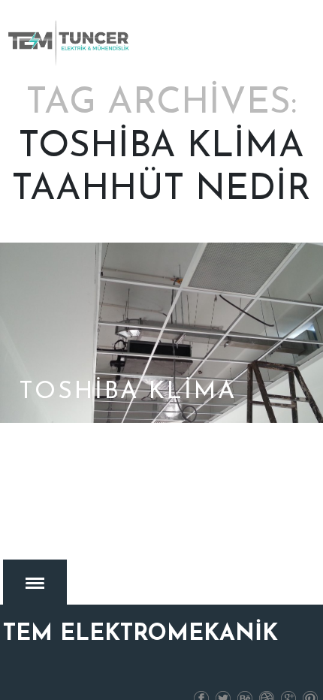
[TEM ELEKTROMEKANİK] (70, 43)
